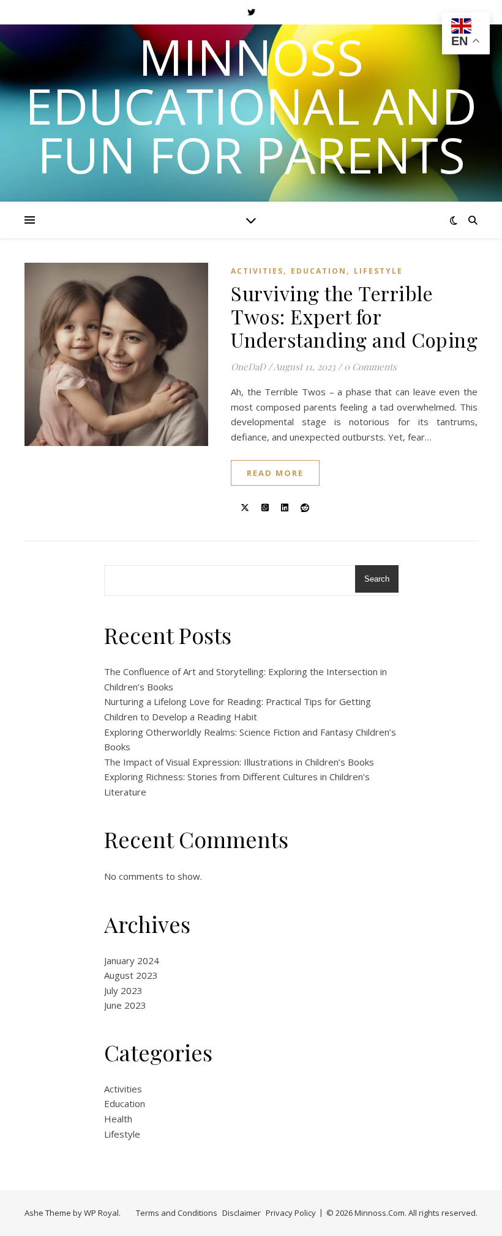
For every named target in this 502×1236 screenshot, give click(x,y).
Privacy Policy (291, 1212)
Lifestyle (378, 271)
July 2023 (123, 990)
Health (118, 1119)
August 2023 (131, 975)
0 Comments (370, 366)
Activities (257, 271)
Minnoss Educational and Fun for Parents (251, 105)
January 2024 (131, 960)
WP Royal (101, 1212)
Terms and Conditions (176, 1212)
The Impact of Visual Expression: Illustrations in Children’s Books (239, 762)
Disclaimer (241, 1212)
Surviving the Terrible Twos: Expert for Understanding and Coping (354, 316)
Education (319, 271)
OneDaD (248, 366)
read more (275, 472)
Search (376, 578)
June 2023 (125, 1005)
